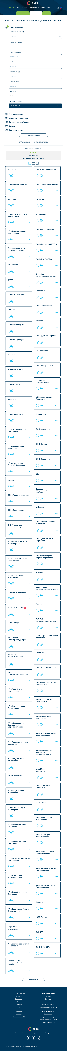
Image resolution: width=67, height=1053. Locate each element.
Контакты (48, 1001)
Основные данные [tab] (15, 27)
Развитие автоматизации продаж (48, 1019)
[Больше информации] (28, 176)
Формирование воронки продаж (48, 1017)
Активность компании (16, 101)
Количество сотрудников (16, 42)
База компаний (48, 1014)
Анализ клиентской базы (48, 1022)
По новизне (33, 152)
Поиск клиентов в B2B (19, 1017)
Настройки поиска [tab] (16, 130)
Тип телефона (13, 91)
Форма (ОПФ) (13, 71)
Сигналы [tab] (12, 126)
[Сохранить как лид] (12, 176)
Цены (18, 1001)
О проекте (18, 996)
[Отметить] (9, 176)
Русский (61, 8)
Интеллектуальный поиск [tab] (19, 122)
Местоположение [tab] (16, 114)
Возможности (18, 999)
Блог (19, 1007)
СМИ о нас (19, 1004)
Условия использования (48, 1004)
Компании (18, 1014)
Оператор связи (14, 81)
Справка (48, 996)
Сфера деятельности (15, 31)
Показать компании (34, 135)
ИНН (11, 62)
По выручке (33, 155)
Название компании (15, 52)
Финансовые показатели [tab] (18, 118)
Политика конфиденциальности (48, 1007)
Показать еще (33, 980)
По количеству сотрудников (33, 158)
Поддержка (48, 999)
